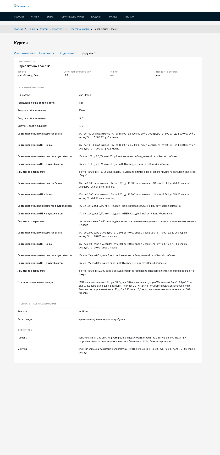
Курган (44, 29)
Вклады (113, 17)
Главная (18, 29)
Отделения (68, 53)
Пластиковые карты (72, 17)
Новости (19, 17)
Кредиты (96, 17)
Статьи (35, 17)
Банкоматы (47, 53)
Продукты (58, 29)
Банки (50, 17)
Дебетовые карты (78, 29)
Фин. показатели (24, 53)
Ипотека (129, 17)
